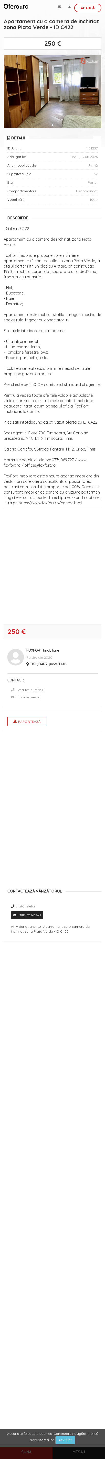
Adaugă (88, 8)
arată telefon (25, 906)
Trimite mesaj (29, 697)
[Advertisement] (52, 567)
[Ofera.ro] (16, 6)
